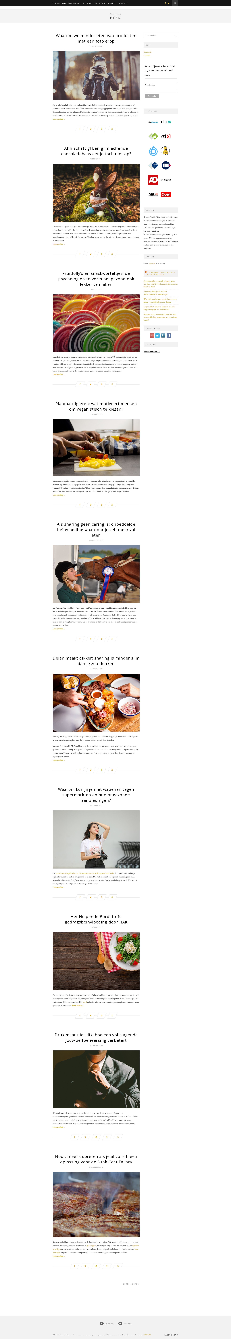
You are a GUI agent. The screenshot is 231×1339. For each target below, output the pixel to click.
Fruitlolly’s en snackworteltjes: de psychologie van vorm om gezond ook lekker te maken (96, 279)
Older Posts (130, 1284)
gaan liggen (91, 1245)
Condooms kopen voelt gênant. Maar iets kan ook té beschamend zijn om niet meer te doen (161, 284)
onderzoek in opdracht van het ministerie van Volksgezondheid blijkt (85, 873)
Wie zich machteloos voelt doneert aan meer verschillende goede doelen (160, 300)
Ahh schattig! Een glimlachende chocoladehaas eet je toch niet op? (96, 150)
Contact (123, 3)
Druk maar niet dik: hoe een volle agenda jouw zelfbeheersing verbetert (96, 1037)
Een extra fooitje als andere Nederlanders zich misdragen (156, 293)
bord (85, 1002)
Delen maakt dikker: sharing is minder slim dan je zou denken (96, 660)
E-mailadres (150, 85)
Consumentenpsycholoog (66, 3)
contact (152, 263)
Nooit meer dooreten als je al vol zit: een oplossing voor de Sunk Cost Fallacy (96, 1159)
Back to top (170, 1335)
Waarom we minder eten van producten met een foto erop (96, 38)
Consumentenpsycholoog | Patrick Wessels (160, 273)
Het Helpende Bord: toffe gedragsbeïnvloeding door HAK (96, 919)
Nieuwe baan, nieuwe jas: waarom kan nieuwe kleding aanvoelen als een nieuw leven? (160, 317)
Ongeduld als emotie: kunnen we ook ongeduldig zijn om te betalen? (159, 308)
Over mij (87, 3)
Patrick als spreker (105, 3)
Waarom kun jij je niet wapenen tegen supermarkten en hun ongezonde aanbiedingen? (96, 794)
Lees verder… (59, 119)
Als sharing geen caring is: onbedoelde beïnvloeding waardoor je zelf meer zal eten (96, 529)
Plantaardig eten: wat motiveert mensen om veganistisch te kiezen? (96, 406)
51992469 (147, 1335)
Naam (147, 75)
